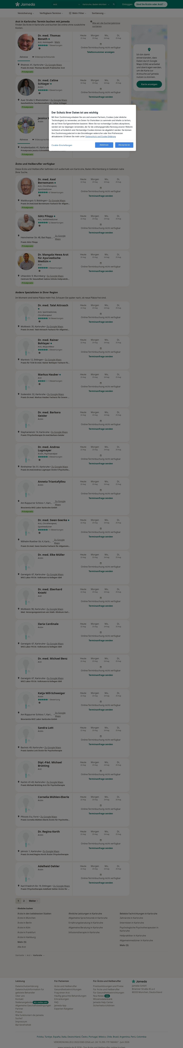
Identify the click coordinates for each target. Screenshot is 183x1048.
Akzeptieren (124, 145)
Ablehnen (104, 145)
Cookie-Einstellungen (62, 145)
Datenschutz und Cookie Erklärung (100, 136)
